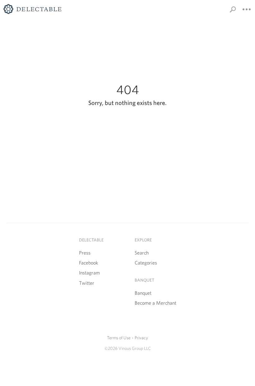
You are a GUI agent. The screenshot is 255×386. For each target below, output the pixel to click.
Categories (146, 263)
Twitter (86, 283)
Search (142, 253)
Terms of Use (119, 337)
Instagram (89, 273)
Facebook (88, 263)
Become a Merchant (155, 303)
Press (84, 253)
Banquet (143, 293)
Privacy (141, 337)
